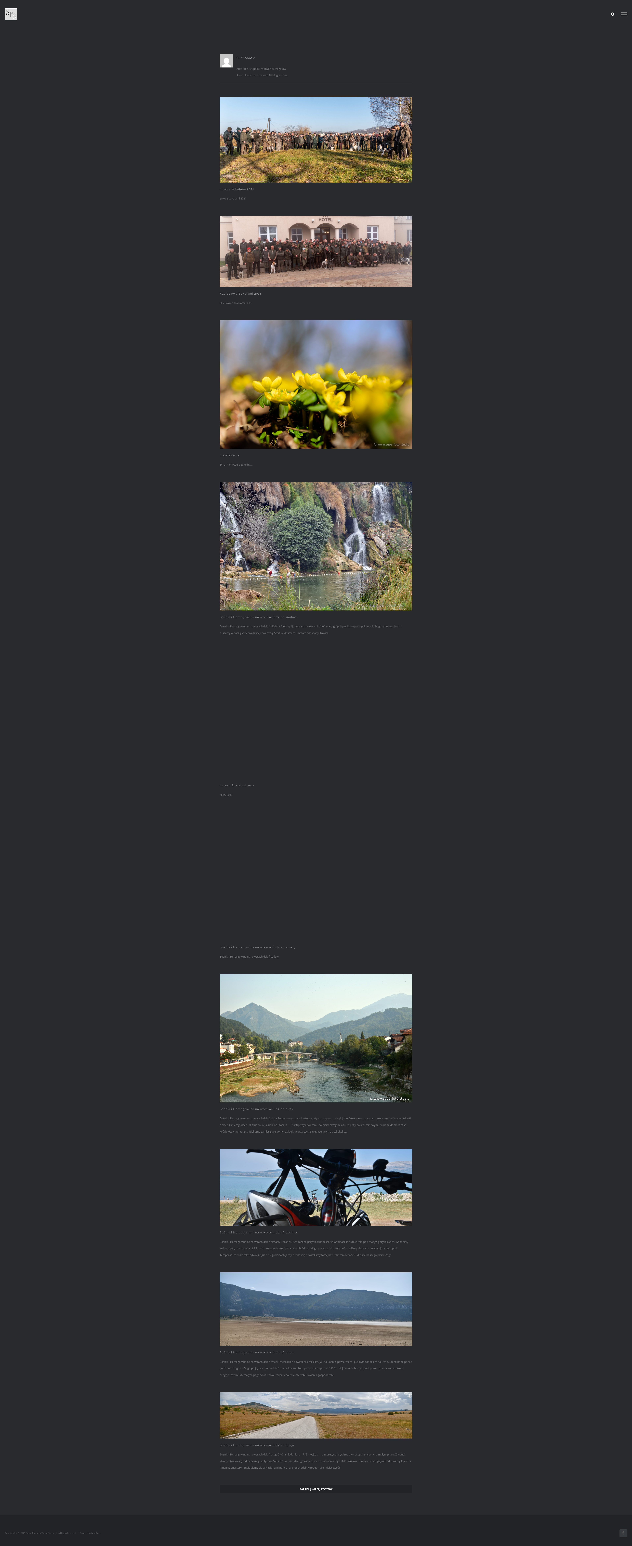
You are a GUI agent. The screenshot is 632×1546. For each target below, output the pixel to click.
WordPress (96, 1533)
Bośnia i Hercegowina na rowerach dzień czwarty (259, 1232)
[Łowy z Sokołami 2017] (316, 714)
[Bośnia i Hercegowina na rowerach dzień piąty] (316, 1038)
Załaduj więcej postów (316, 1489)
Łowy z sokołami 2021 (237, 189)
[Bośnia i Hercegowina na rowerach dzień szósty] (316, 876)
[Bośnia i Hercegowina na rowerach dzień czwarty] (316, 1187)
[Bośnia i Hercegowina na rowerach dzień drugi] (316, 1415)
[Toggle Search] (613, 14)
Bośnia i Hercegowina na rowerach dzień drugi (257, 1445)
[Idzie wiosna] (316, 384)
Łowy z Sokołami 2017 (237, 785)
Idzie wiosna (229, 455)
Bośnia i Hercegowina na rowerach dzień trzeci (257, 1352)
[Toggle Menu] (624, 14)
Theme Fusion (47, 1533)
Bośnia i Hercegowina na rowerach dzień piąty (256, 1109)
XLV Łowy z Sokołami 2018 (241, 293)
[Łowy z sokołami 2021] (316, 139)
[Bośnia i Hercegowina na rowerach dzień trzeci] (316, 1309)
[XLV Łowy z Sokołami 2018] (316, 251)
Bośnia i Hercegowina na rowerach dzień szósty (258, 947)
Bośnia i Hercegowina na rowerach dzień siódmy (258, 617)
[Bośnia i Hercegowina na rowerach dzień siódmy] (316, 546)
